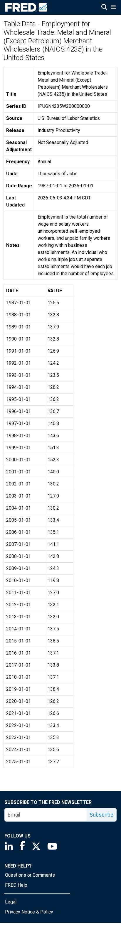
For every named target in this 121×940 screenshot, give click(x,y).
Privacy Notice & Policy (29, 912)
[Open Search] (104, 8)
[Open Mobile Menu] (113, 8)
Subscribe (101, 815)
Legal (10, 902)
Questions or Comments (30, 875)
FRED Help (16, 885)
